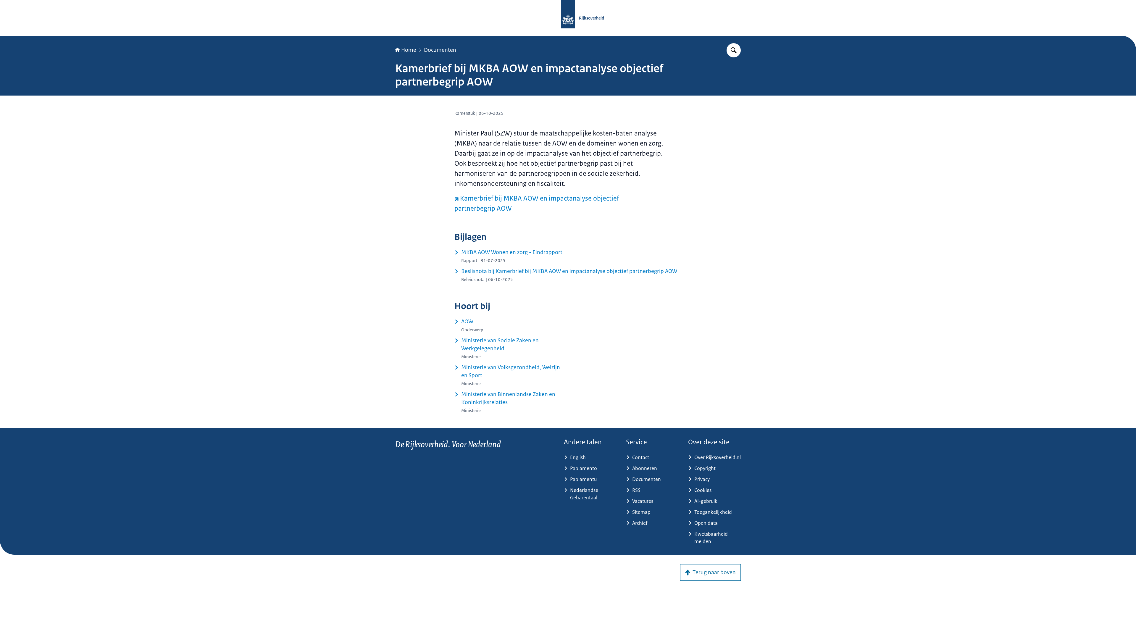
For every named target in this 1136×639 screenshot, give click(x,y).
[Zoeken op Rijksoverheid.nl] (734, 50)
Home (408, 50)
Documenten (440, 50)
